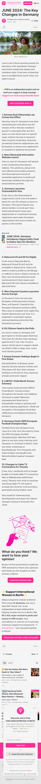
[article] (20, 677)
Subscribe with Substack (22, 754)
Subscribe (27, 3)
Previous (9, 654)
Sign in (36, 3)
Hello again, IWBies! (10, 699)
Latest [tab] (10, 663)
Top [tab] (4, 663)
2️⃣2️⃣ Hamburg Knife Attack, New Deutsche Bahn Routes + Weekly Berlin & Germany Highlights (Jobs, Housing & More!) (14, 694)
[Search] (37, 663)
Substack (9, 779)
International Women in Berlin (18, 19)
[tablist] (8, 663)
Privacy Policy (27, 764)
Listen (36, 21)
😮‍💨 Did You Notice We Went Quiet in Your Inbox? (15, 670)
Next (33, 654)
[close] (34, 708)
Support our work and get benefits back (20, 95)
